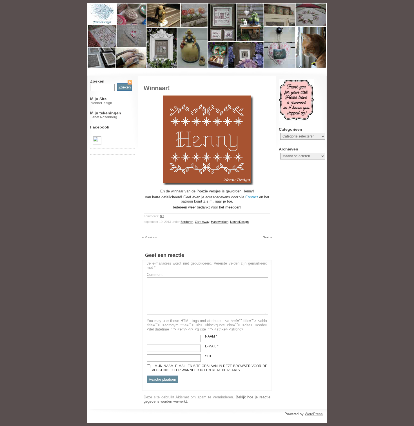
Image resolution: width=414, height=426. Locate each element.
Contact (251, 197)
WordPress (314, 414)
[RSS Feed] (130, 82)
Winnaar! (157, 88)
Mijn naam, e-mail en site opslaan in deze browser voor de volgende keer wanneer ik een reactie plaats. (209, 368)
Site (208, 356)
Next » (267, 237)
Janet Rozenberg (104, 117)
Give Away (202, 221)
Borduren (187, 221)
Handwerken (219, 221)
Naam (211, 336)
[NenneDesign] (97, 144)
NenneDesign (101, 103)
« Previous (149, 237)
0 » (162, 216)
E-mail (212, 346)
